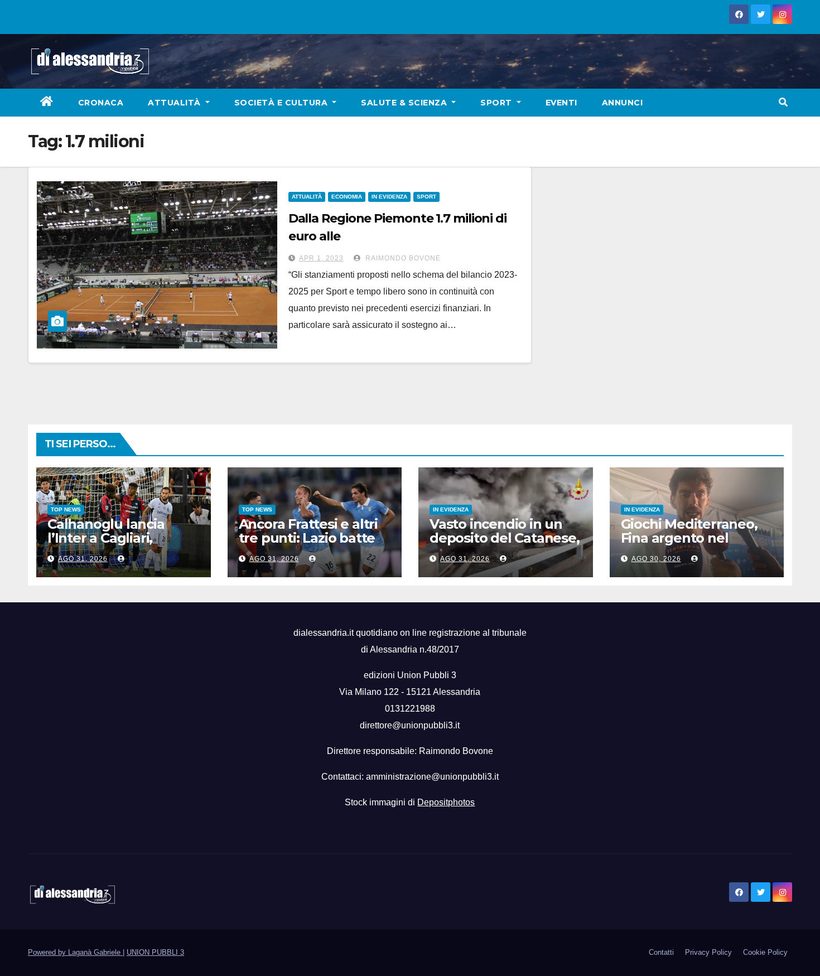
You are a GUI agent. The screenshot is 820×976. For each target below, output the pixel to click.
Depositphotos (446, 802)
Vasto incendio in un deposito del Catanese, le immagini (505, 538)
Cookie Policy (765, 952)
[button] (783, 102)
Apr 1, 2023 (321, 258)
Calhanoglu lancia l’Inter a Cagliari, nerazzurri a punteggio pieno (122, 545)
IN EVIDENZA (389, 197)
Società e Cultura (282, 103)
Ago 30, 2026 (656, 559)
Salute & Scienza (405, 103)
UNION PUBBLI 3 (155, 952)
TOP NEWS (66, 509)
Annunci (622, 103)
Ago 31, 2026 (83, 559)
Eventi (561, 103)
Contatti (661, 952)
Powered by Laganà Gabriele (75, 952)
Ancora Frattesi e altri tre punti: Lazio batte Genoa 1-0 (308, 538)
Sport (497, 103)
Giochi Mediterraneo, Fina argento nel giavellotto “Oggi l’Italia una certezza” (689, 545)
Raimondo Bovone (402, 258)
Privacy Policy (708, 952)
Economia (346, 197)
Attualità (175, 103)
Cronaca (101, 103)
